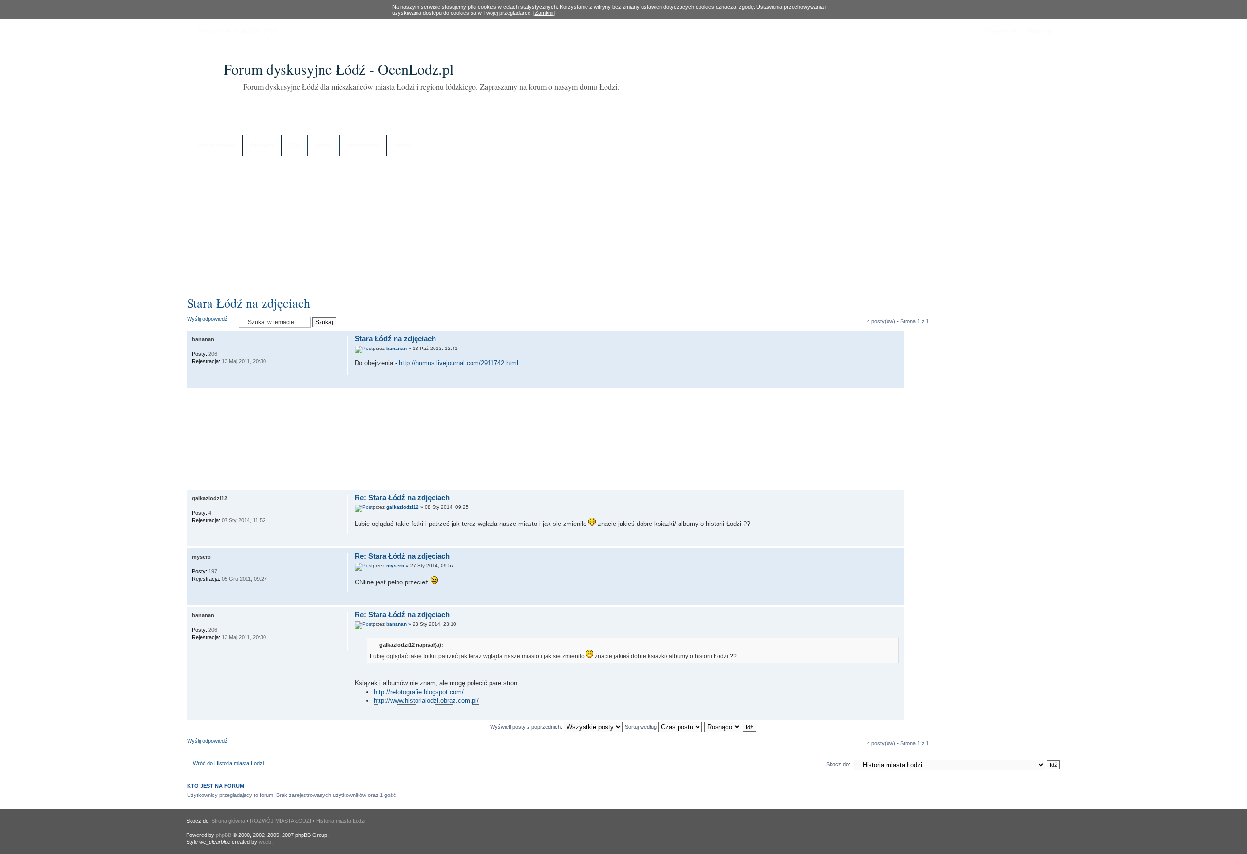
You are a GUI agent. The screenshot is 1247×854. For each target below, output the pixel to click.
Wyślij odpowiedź (207, 319)
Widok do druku (1045, 146)
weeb (265, 842)
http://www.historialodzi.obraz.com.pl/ (426, 700)
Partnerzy (262, 145)
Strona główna (216, 145)
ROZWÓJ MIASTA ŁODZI (280, 821)
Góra (896, 382)
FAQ (294, 145)
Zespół (403, 145)
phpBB (223, 835)
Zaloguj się (1039, 31)
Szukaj (323, 145)
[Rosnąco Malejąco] (730, 727)
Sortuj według (641, 727)
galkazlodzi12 (402, 507)
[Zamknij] (544, 13)
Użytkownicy (362, 145)
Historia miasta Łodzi (340, 821)
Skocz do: (838, 764)
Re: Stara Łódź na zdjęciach (402, 497)
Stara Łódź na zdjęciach (248, 302)
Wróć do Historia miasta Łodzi (228, 763)
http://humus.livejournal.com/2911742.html (458, 363)
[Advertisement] (623, 223)
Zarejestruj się (1001, 31)
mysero (395, 565)
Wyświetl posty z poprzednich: (527, 727)
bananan (396, 348)
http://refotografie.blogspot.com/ (419, 692)
